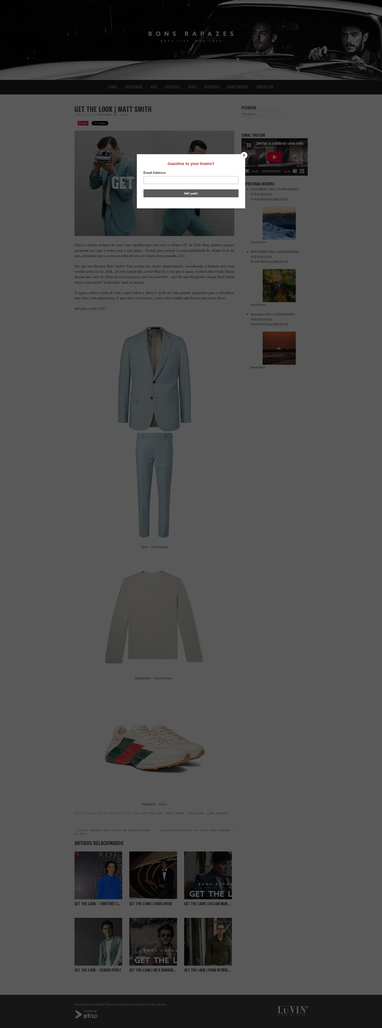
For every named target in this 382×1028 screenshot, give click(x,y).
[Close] (244, 155)
